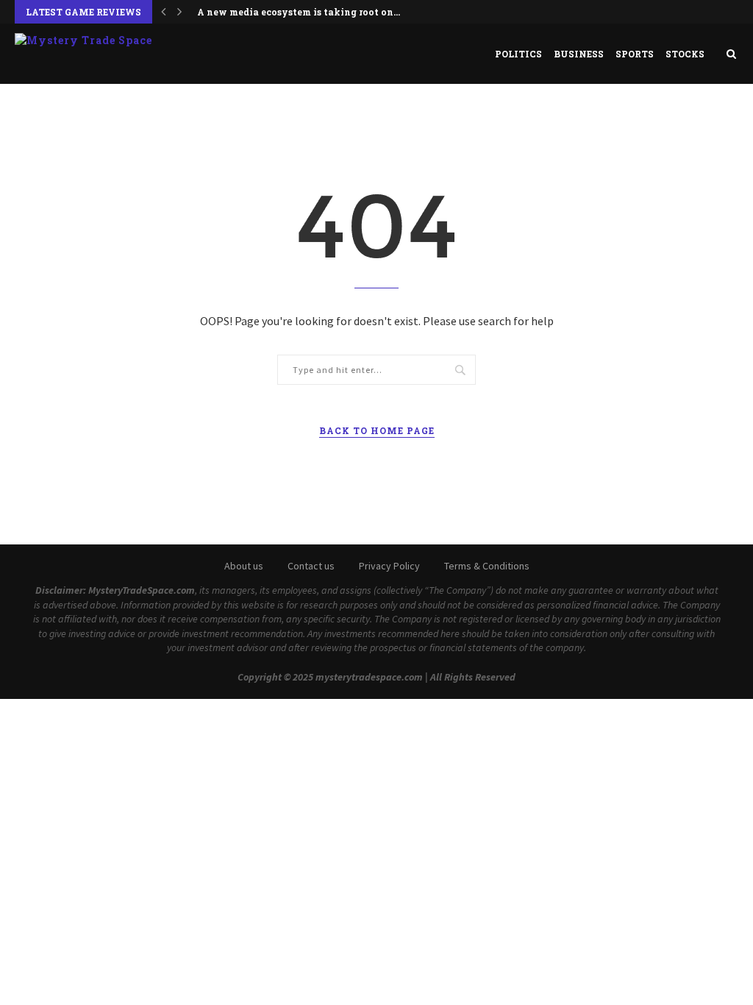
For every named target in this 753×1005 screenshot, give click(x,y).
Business (579, 54)
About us (243, 565)
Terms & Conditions (486, 565)
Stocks (684, 54)
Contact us (311, 565)
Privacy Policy (389, 565)
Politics (518, 54)
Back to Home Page (377, 430)
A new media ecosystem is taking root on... (298, 12)
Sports (634, 54)
